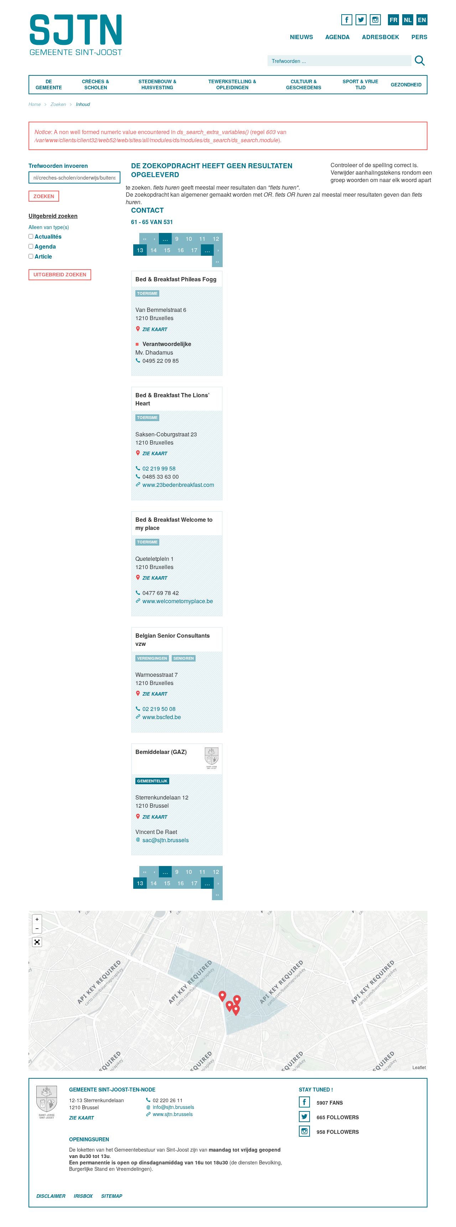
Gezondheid (406, 85)
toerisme (147, 293)
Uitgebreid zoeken (53, 216)
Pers (419, 37)
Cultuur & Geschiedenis (303, 85)
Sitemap (111, 1196)
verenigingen (152, 658)
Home (34, 104)
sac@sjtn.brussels (165, 840)
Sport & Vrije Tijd (360, 85)
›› (217, 261)
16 (180, 250)
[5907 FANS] (304, 1102)
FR (394, 20)
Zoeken (58, 104)
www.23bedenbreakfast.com (178, 485)
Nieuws (301, 37)
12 (216, 238)
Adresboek (380, 37)
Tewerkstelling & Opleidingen (232, 85)
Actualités (48, 236)
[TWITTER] (361, 19)
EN (422, 20)
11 (202, 238)
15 (167, 250)
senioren (183, 658)
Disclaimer (50, 1196)
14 (153, 250)
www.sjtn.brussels (173, 1113)
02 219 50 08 (159, 709)
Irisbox (83, 1196)
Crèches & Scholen (95, 85)
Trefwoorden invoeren (58, 166)
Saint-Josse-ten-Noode (77, 34)
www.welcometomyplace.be (177, 601)
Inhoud (83, 104)
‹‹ (144, 238)
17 (194, 250)
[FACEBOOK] (346, 19)
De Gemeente (49, 85)
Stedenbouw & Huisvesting (157, 85)
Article (43, 256)
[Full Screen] (37, 942)
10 (189, 238)
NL (408, 20)
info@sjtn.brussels (173, 1107)
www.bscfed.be (161, 717)
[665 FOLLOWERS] (304, 1116)
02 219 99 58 (159, 468)
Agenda (337, 37)
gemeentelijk (152, 781)
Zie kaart (154, 329)
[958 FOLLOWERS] (304, 1131)
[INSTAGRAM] (375, 19)
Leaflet (419, 1067)
